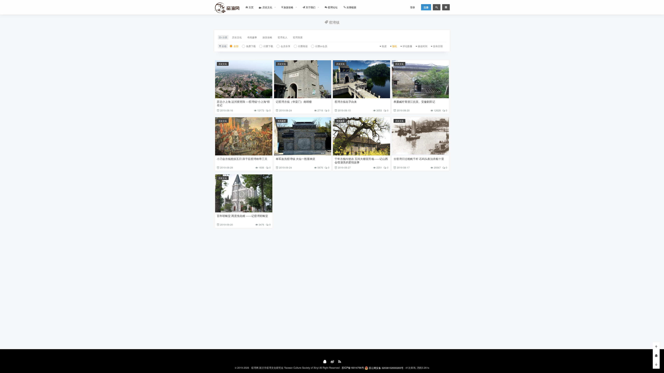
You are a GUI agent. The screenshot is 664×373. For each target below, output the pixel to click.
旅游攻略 (288, 7)
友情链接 (351, 7)
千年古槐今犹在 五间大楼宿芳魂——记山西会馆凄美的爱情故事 (361, 160)
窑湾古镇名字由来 (346, 102)
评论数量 (407, 46)
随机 (394, 46)
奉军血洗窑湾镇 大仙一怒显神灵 (295, 159)
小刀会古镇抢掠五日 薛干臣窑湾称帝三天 (242, 159)
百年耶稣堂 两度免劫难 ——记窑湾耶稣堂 (242, 216)
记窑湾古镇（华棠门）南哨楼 (294, 102)
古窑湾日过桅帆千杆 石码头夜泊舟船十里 (419, 159)
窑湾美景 (298, 37)
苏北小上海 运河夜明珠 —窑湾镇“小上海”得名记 (243, 103)
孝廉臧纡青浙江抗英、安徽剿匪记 (414, 102)
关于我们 (310, 7)
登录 (412, 7)
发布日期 (438, 46)
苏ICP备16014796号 (353, 367)
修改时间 (422, 46)
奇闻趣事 (252, 37)
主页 (250, 7)
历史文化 (266, 7)
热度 (384, 46)
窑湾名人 (282, 37)
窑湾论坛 (332, 7)
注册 (426, 7)
